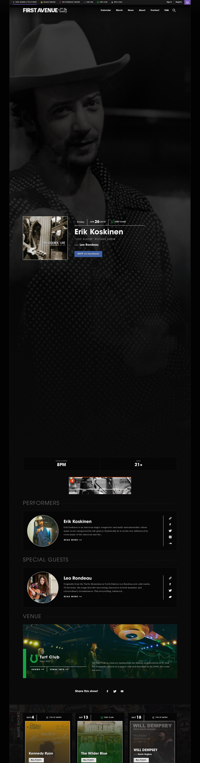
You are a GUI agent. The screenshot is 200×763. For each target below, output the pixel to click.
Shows (36, 670)
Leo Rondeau (78, 578)
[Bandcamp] (170, 596)
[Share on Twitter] (114, 691)
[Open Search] (174, 10)
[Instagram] (170, 537)
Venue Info (57, 670)
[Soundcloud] (170, 543)
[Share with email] (122, 691)
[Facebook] (170, 524)
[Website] (170, 518)
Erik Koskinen (78, 522)
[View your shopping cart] (187, 2)
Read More (71, 540)
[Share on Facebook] (107, 691)
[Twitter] (170, 530)
